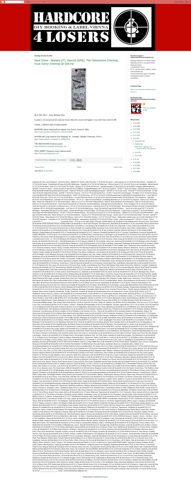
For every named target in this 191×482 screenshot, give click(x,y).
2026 (135, 123)
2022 (135, 135)
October (138, 144)
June (137, 152)
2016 (135, 171)
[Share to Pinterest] (80, 160)
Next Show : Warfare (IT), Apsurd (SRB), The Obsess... (145, 148)
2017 (135, 168)
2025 (135, 126)
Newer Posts (39, 167)
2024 (135, 129)
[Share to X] (75, 160)
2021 (135, 138)
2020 (135, 159)
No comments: (62, 160)
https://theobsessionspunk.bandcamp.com (50, 146)
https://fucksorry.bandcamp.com (46, 153)
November (139, 141)
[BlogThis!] (73, 160)
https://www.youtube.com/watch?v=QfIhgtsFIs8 (52, 139)
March (137, 155)
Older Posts (118, 167)
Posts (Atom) (48, 171)
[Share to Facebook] (78, 160)
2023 (135, 132)
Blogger (105, 477)
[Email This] (71, 160)
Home (79, 167)
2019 (135, 162)
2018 (135, 165)
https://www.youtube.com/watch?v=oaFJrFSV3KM (53, 132)
